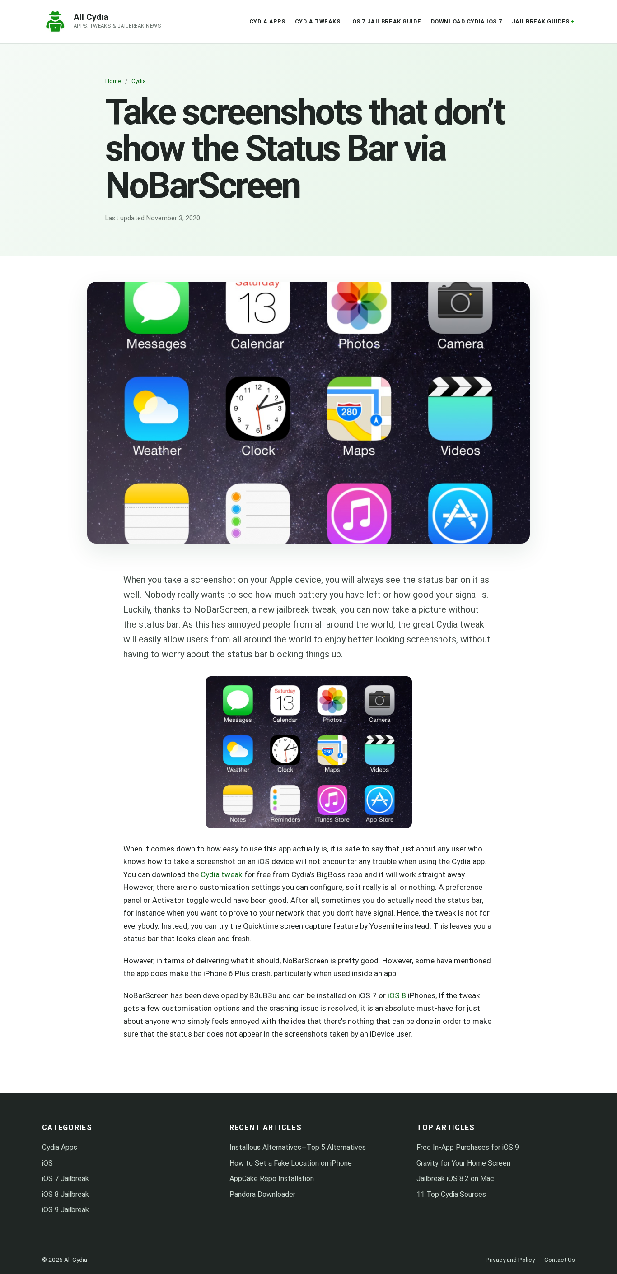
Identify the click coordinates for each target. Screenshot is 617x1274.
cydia (138, 81)
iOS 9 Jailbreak (65, 1209)
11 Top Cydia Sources (451, 1194)
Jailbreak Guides (541, 21)
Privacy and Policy (510, 1259)
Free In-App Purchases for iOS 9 (467, 1147)
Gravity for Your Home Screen (463, 1163)
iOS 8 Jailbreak (65, 1194)
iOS (47, 1163)
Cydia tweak (222, 874)
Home (113, 81)
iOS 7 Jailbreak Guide (385, 21)
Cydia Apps (267, 21)
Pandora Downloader (262, 1194)
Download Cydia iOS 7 (466, 21)
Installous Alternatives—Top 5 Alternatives (297, 1147)
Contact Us (559, 1259)
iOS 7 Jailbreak (65, 1178)
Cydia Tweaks (318, 21)
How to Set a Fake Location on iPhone (290, 1163)
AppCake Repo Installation (271, 1178)
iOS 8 (398, 995)
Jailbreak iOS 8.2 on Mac (455, 1178)
